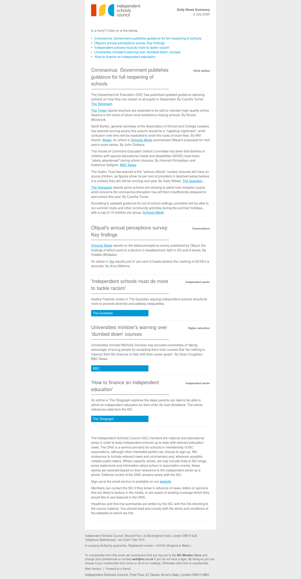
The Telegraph (101, 103)
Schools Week (141, 139)
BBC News (128, 164)
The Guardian (192, 180)
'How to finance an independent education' (125, 56)
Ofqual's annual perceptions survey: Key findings (129, 43)
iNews (106, 139)
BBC (96, 368)
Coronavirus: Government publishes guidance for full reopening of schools (147, 38)
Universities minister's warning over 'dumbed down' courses (137, 52)
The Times (99, 110)
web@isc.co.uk (142, 559)
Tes (111, 261)
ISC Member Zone (189, 555)
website (165, 481)
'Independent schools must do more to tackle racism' (132, 47)
